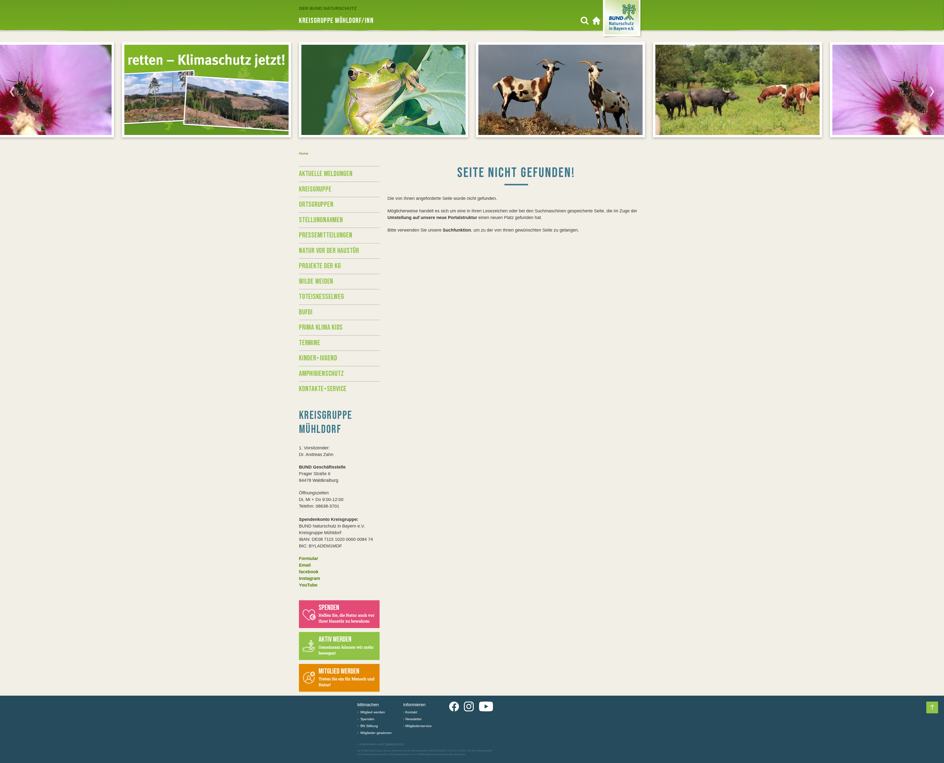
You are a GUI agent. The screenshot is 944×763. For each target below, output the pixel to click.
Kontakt (411, 712)
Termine (309, 342)
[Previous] (12, 91)
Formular (308, 558)
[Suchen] (584, 21)
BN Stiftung (368, 726)
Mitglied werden (372, 712)
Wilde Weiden (316, 281)
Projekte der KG (320, 266)
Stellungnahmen (321, 220)
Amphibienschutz (321, 373)
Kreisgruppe (315, 189)
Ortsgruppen (316, 204)
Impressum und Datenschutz (380, 744)
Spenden (366, 719)
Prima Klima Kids (321, 327)
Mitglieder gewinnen (375, 733)
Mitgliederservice (418, 726)
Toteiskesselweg (321, 296)
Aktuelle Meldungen (326, 173)
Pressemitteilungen (326, 235)
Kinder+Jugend (318, 358)
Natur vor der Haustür (329, 250)
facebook (308, 571)
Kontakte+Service (323, 388)
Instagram (309, 578)
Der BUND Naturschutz (328, 8)
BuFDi (306, 312)
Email (305, 565)
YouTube (308, 585)
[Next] (932, 91)
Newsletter (413, 719)
